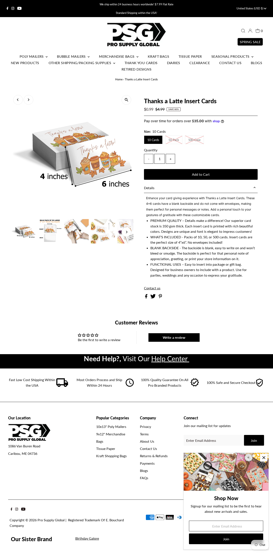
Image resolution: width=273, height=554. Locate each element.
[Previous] (18, 100)
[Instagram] (12, 8)
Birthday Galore (87, 538)
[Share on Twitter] (153, 297)
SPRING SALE (250, 42)
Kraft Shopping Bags (111, 456)
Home (119, 79)
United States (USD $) (250, 8)
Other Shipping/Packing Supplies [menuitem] (80, 63)
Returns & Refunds (154, 456)
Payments (147, 463)
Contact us (152, 288)
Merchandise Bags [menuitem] (117, 56)
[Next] (28, 100)
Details (149, 188)
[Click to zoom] (126, 100)
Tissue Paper (105, 448)
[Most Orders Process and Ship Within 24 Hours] (130, 385)
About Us (147, 441)
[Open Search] (243, 31)
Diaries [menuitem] (173, 63)
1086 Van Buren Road (24, 446)
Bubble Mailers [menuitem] (72, 56)
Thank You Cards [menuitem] (141, 63)
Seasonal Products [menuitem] (230, 56)
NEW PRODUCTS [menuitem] (25, 63)
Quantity (150, 150)
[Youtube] (19, 8)
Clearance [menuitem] (199, 63)
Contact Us (148, 448)
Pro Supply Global (51, 520)
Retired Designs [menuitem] (136, 69)
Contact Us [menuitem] (230, 63)
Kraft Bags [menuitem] (158, 56)
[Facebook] (7, 8)
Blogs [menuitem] (256, 63)
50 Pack (173, 140)
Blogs (144, 471)
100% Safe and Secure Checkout (231, 382)
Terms (144, 434)
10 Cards (153, 140)
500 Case (194, 140)
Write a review (174, 337)
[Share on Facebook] (146, 297)
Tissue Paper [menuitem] (190, 56)
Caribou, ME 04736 (22, 453)
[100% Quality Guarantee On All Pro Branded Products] (194, 385)
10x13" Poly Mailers (111, 426)
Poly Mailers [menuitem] (32, 56)
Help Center (170, 358)
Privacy (145, 426)
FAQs (144, 478)
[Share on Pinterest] (160, 297)
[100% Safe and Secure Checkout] (259, 385)
